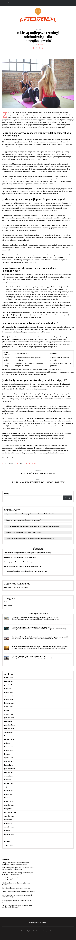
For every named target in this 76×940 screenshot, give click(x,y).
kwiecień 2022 (9, 747)
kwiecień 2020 (9, 834)
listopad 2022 (8, 721)
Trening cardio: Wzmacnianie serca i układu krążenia (18, 892)
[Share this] (33, 47)
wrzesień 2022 (9, 729)
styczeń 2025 (8, 696)
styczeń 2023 (8, 714)
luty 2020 (7, 841)
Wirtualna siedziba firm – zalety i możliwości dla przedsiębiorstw (25, 571)
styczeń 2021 (8, 801)
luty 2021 (7, 798)
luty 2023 (7, 710)
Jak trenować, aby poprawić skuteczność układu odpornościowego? (17, 896)
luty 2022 (7, 754)
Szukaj (6, 494)
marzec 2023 (8, 707)
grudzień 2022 (9, 718)
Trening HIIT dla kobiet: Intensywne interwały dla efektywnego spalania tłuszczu (17, 873)
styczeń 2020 (8, 845)
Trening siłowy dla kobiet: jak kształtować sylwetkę (29, 656)
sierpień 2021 (8, 776)
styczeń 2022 (8, 758)
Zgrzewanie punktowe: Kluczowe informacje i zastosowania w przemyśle (30, 539)
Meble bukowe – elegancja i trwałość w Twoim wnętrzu (24, 532)
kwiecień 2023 (9, 703)
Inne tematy (8, 605)
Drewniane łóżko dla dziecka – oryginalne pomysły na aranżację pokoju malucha (32, 526)
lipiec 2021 (7, 780)
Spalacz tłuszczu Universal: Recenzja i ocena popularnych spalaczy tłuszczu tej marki (40, 647)
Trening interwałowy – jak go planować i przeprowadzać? (31, 627)
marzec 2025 (8, 692)
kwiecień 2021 (8, 790)
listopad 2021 (8, 765)
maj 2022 (7, 743)
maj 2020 (7, 831)
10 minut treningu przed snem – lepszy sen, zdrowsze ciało (15, 878)
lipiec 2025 (7, 688)
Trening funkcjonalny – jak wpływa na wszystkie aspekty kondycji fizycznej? (17, 906)
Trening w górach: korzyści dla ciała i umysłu (19, 562)
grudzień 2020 (9, 805)
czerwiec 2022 (9, 739)
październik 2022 (9, 725)
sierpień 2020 (8, 820)
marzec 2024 (8, 699)
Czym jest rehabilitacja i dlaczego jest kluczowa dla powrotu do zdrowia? (30, 514)
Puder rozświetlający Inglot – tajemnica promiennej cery (23, 566)
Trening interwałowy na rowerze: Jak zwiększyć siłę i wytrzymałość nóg (27, 553)
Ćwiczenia (40, 44)
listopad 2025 (8, 681)
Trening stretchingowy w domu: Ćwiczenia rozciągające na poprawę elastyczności (15, 863)
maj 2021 (7, 787)
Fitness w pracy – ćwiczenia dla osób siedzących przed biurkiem (17, 901)
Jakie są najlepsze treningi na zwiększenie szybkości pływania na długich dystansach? (18, 868)
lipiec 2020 (8, 823)
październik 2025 (9, 685)
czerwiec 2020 (9, 827)
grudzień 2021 (9, 761)
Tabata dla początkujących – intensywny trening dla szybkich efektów (35, 617)
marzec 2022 (8, 750)
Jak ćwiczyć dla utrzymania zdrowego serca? (16, 888)
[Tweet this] (36, 47)
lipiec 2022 (7, 736)
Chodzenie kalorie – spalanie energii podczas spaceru (16, 883)
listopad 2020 (8, 809)
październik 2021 (9, 769)
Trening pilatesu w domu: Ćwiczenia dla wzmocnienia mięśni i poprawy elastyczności (40, 637)
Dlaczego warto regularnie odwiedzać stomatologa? (23, 520)
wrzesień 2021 (9, 772)
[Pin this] (42, 47)
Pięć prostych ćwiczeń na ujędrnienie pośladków (20, 557)
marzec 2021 (8, 794)
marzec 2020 (8, 838)
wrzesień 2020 (9, 816)
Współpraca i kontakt (13, 3)
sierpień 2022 (8, 732)
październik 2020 (10, 812)
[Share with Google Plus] (39, 47)
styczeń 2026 (8, 678)
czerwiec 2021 (9, 783)
